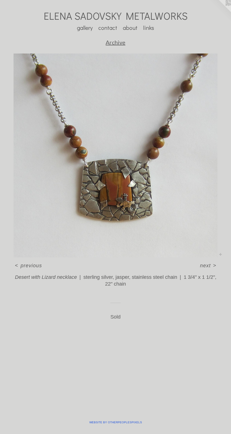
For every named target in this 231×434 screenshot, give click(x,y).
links (148, 27)
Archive (115, 42)
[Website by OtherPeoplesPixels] (219, 11)
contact (107, 27)
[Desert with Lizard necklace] (115, 155)
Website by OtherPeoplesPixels (115, 422)
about (130, 27)
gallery (85, 27)
